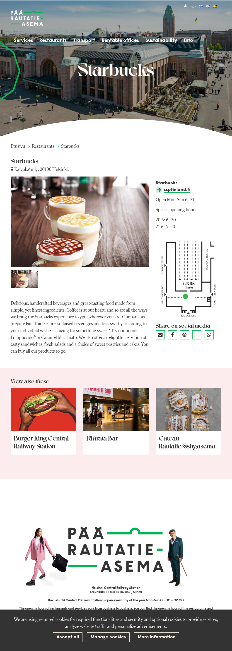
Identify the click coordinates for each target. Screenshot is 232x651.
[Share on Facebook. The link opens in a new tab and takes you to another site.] (174, 336)
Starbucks (70, 146)
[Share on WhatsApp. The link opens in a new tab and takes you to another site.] (210, 336)
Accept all (67, 637)
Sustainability (161, 40)
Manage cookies (108, 637)
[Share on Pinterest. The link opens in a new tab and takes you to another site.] (186, 336)
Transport (84, 40)
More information (157, 637)
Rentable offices (120, 40)
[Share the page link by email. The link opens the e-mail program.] (162, 336)
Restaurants (53, 40)
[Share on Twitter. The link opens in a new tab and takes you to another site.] (198, 336)
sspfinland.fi (177, 190)
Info (188, 40)
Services (23, 40)
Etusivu (18, 146)
